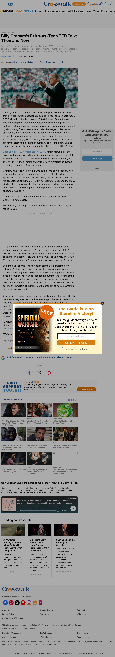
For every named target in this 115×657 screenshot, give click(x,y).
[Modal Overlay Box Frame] (57, 328)
